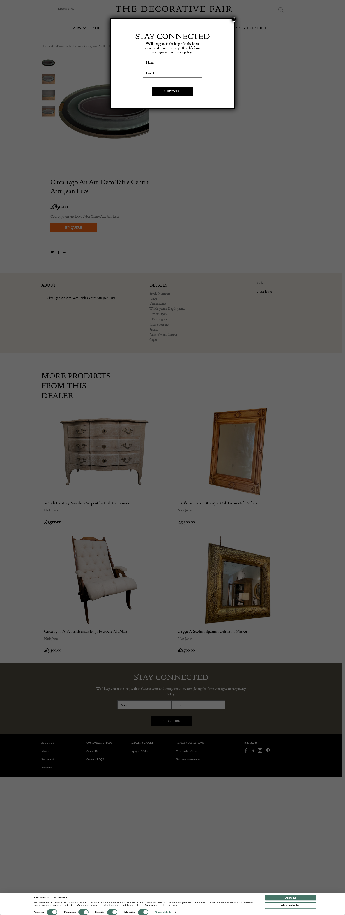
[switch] (83, 912)
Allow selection (290, 905)
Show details (163, 912)
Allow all (290, 897)
